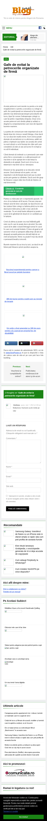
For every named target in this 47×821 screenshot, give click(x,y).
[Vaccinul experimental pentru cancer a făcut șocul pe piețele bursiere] (23, 262)
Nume (9, 467)
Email (9, 476)
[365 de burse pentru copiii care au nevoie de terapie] (23, 291)
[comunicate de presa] (20, 776)
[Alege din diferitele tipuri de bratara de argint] (24, 37)
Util (6, 59)
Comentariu (11, 438)
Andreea (16, 405)
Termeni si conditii (10, 811)
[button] (18, 811)
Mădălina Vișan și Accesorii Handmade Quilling (22, 608)
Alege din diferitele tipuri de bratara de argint (34, 36)
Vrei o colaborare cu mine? (14, 589)
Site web (9, 486)
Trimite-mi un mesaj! (11, 592)
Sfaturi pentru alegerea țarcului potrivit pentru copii (23, 645)
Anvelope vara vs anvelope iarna (17, 659)
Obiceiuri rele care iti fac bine (15, 627)
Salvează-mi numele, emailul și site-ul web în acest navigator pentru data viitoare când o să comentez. (23, 498)
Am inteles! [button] (23, 817)
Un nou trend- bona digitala (15, 682)
